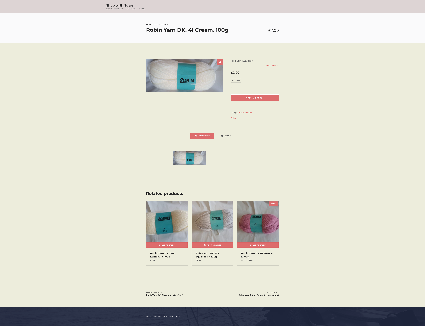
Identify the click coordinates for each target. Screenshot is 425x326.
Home (148, 24)
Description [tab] (204, 136)
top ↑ (178, 316)
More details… (272, 65)
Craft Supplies (160, 24)
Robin (233, 118)
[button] (220, 62)
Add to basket (255, 97)
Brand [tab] (228, 136)
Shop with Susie (119, 5)
